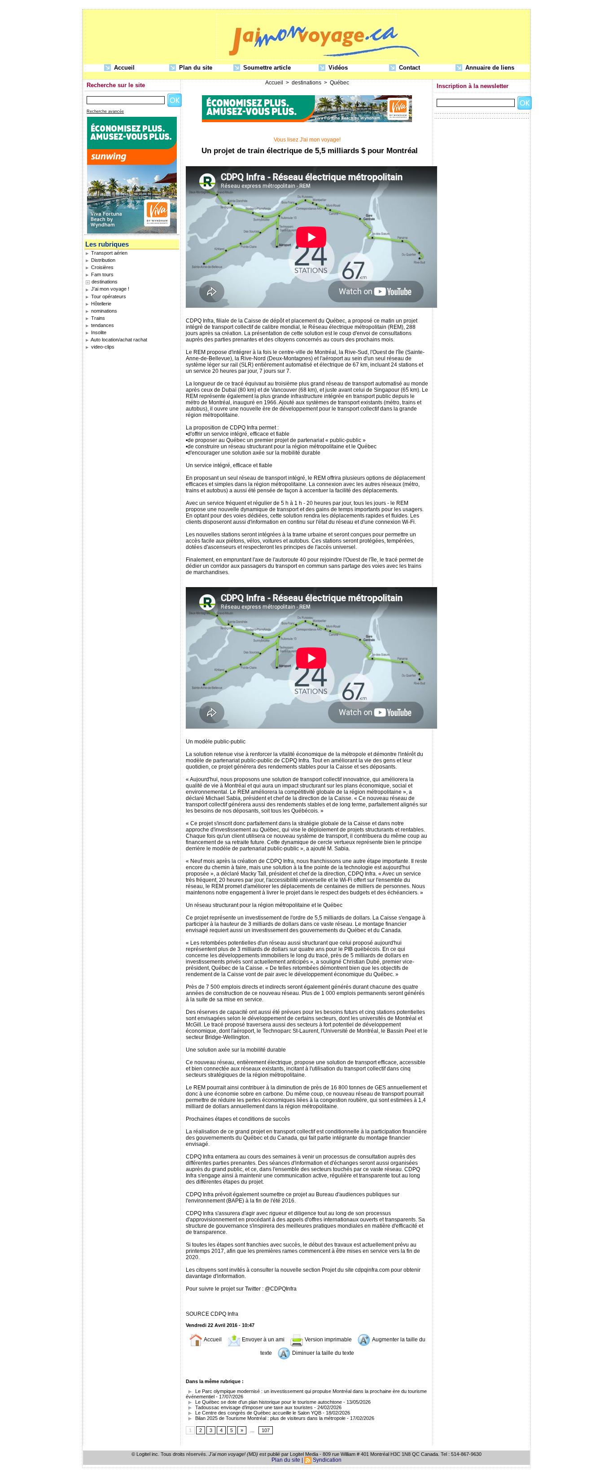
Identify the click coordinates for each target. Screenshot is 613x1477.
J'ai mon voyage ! (109, 289)
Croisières (102, 267)
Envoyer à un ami (263, 1339)
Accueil (123, 67)
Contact (408, 67)
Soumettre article (266, 67)
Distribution (102, 260)
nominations (103, 311)
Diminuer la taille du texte (322, 1353)
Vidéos (337, 67)
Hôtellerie (100, 303)
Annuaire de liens (489, 67)
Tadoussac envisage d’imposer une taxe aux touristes (253, 1407)
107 (266, 1430)
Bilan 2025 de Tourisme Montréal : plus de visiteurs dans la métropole (270, 1418)
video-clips (102, 346)
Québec (339, 83)
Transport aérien (108, 253)
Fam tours (102, 274)
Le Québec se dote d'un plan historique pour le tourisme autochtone (268, 1402)
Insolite (98, 332)
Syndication (327, 1460)
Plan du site (194, 67)
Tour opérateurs (108, 296)
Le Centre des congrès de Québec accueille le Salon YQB (257, 1412)
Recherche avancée (105, 111)
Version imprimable (327, 1339)
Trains (97, 318)
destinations (105, 281)
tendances (102, 325)
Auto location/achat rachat (118, 339)
